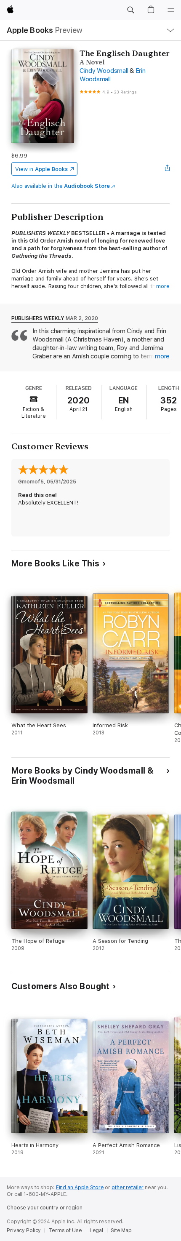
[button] (130, 10)
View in (41, 169)
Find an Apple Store (80, 1187)
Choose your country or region (45, 1208)
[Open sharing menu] (167, 168)
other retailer (128, 1187)
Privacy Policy (24, 1230)
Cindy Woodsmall (104, 71)
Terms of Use (65, 1230)
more (163, 286)
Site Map (121, 1230)
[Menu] (171, 10)
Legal (96, 1230)
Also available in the (60, 186)
